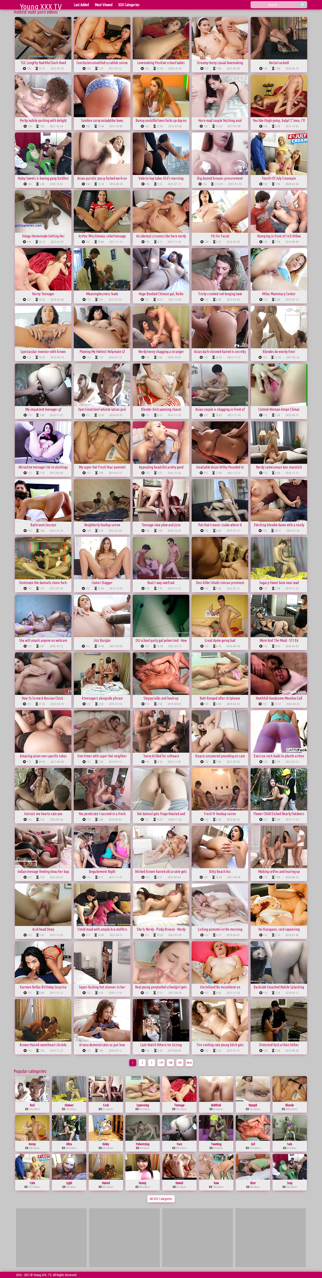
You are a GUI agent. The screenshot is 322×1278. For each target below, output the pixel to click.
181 (180, 1062)
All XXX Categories (161, 1199)
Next (189, 1062)
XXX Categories (129, 5)
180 (170, 1062)
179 (161, 1062)
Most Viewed (103, 5)
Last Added (81, 5)
